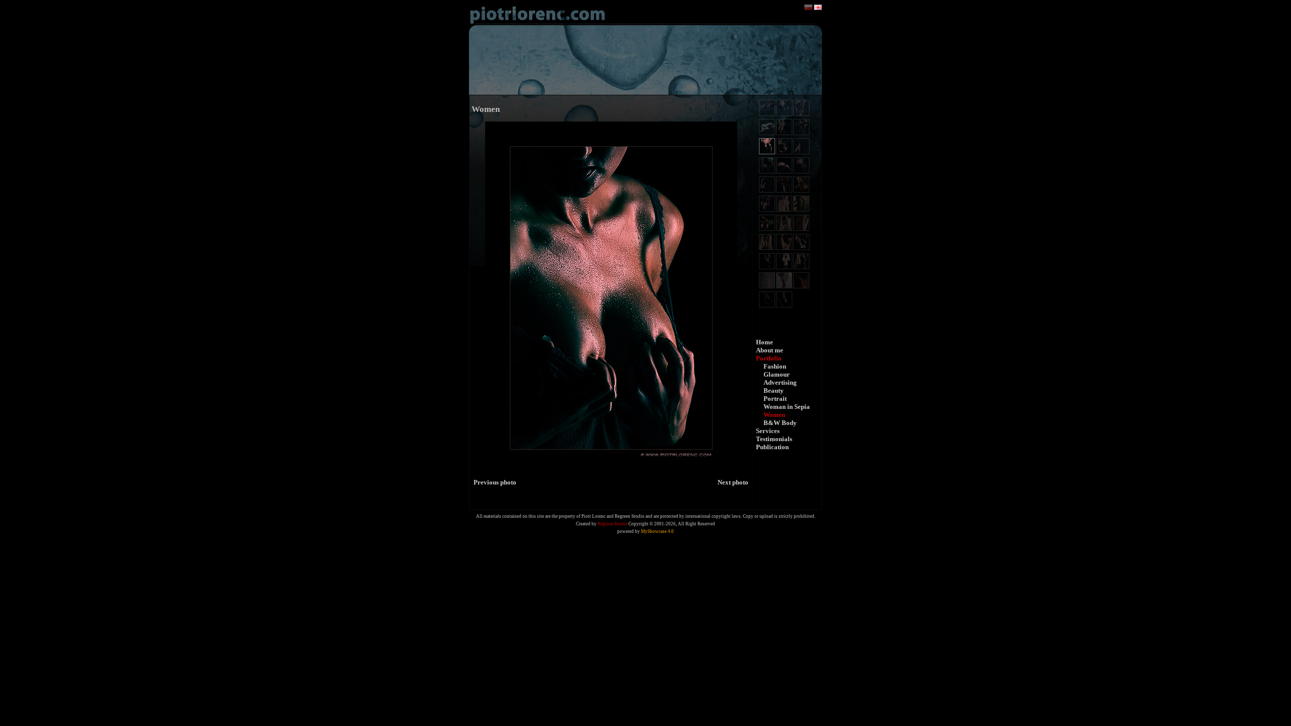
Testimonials (774, 439)
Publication (772, 447)
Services (768, 431)
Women (774, 414)
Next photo (733, 482)
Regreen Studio (612, 523)
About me (769, 350)
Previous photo (495, 482)
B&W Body (780, 423)
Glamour (777, 374)
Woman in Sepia (787, 406)
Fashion (775, 366)
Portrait (775, 398)
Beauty (774, 390)
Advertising (780, 382)
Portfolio (769, 358)
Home (764, 342)
